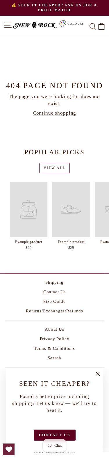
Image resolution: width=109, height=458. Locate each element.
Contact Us (54, 291)
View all (54, 168)
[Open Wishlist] (9, 449)
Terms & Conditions (54, 348)
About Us (54, 329)
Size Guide (54, 301)
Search (54, 358)
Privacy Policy (54, 338)
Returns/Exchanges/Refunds (54, 311)
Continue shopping (54, 113)
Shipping (54, 282)
